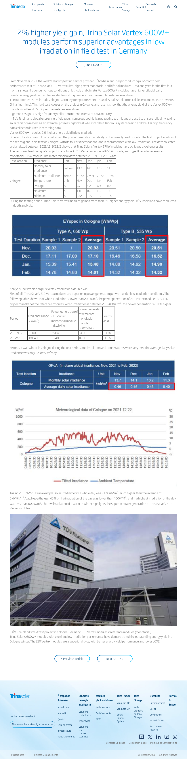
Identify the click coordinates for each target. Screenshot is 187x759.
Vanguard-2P (123, 708)
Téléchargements (66, 736)
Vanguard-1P (123, 703)
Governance (156, 714)
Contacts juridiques (115, 742)
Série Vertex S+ (103, 713)
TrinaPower (84, 720)
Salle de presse (65, 724)
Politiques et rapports (156, 728)
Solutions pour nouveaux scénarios (83, 731)
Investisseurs (64, 730)
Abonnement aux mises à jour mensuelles (32, 724)
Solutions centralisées (85, 713)
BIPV (98, 719)
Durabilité (141, 7)
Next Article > (115, 658)
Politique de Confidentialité (163, 742)
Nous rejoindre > (18, 754)
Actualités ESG (157, 720)
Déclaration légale (138, 742)
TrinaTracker (115, 7)
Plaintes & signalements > (47, 754)
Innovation (63, 713)
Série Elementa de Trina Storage (138, 712)
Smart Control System (120, 718)
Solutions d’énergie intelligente (85, 700)
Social (153, 708)
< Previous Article (72, 658)
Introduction (64, 707)
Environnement (157, 703)
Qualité (61, 719)
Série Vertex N (103, 707)
